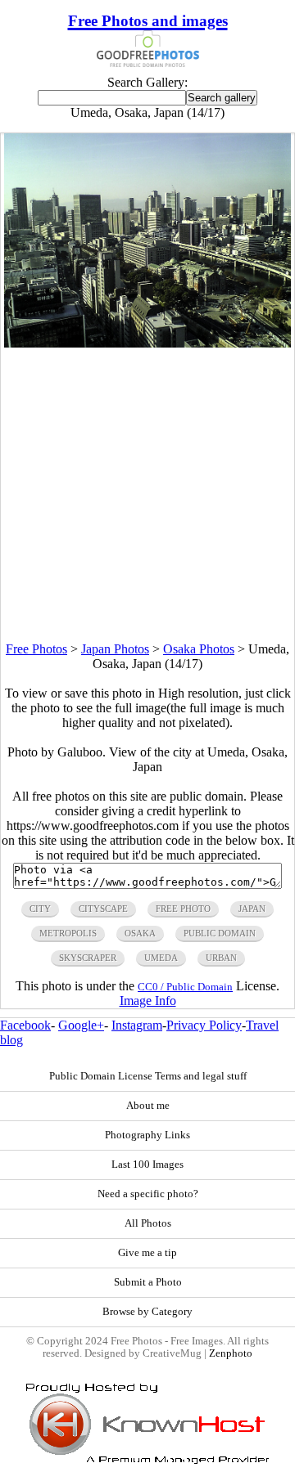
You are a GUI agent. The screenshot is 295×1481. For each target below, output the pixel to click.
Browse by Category (147, 1311)
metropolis (68, 933)
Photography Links (147, 1135)
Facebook (25, 1025)
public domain (220, 933)
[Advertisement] (147, 495)
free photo (183, 908)
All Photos (148, 1223)
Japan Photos (115, 649)
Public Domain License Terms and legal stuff (148, 1076)
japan (252, 908)
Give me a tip (147, 1253)
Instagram (136, 1025)
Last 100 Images (147, 1164)
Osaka (140, 933)
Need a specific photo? (148, 1194)
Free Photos (36, 649)
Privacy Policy (204, 1025)
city (40, 908)
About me (148, 1105)
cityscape (103, 908)
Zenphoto (230, 1353)
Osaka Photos (198, 649)
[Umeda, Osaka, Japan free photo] (148, 343)
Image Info (148, 1001)
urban (221, 958)
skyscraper (87, 958)
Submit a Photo (148, 1282)
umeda (161, 958)
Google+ (81, 1025)
